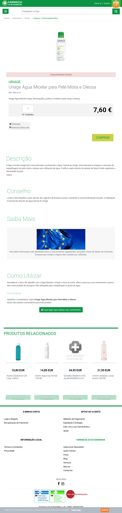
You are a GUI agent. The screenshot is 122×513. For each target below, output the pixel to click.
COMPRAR (102, 137)
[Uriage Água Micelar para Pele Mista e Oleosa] (61, 47)
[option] (18, 369)
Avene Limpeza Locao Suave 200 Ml (103, 377)
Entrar (97, 3)
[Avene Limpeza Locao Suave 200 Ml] (104, 350)
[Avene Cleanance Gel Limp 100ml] (18, 350)
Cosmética (17, 18)
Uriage (15, 82)
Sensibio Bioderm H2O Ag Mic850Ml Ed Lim (75, 377)
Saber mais (76, 510)
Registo (107, 3)
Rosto (27, 18)
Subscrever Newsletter (73, 447)
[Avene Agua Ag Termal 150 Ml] (46, 350)
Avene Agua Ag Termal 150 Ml (46, 377)
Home (6, 18)
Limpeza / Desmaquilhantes (45, 18)
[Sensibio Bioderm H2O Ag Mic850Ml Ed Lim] (75, 350)
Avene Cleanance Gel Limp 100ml (17, 377)
